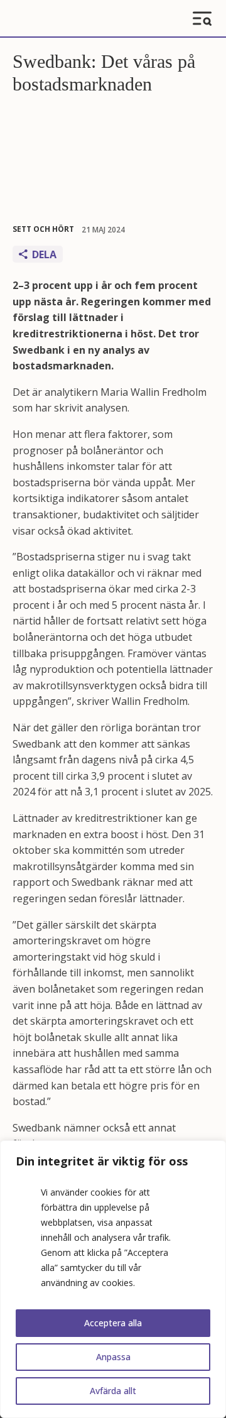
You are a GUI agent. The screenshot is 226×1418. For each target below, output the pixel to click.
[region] (113, 1279)
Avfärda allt (113, 1391)
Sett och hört (43, 229)
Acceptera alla (113, 1323)
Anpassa (113, 1357)
